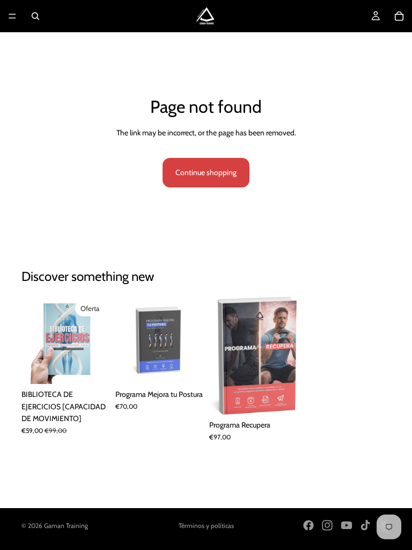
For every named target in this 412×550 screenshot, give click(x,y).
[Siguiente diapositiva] (97, 340)
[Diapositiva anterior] (33, 340)
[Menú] (12, 16)
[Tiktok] (365, 525)
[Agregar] (92, 368)
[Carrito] (399, 16)
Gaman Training (66, 526)
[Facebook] (308, 525)
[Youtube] (346, 525)
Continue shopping (206, 172)
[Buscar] (35, 16)
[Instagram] (327, 525)
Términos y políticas (206, 526)
